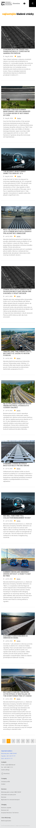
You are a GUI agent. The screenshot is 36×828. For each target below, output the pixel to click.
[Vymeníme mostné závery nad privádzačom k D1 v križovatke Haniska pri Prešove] (18, 37)
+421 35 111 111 (8, 758)
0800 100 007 (13, 753)
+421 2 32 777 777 (10, 756)
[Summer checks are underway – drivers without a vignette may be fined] (18, 560)
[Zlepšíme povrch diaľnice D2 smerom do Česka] (18, 624)
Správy (19, 56)
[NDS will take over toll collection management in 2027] (18, 503)
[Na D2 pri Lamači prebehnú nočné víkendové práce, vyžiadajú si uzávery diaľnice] (18, 391)
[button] (24, 4)
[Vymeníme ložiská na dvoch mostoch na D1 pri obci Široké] (18, 451)
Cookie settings (5, 769)
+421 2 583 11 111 (8, 767)
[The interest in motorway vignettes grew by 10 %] (18, 159)
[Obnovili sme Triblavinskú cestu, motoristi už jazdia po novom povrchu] (18, 339)
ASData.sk (28, 825)
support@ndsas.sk (10, 764)
